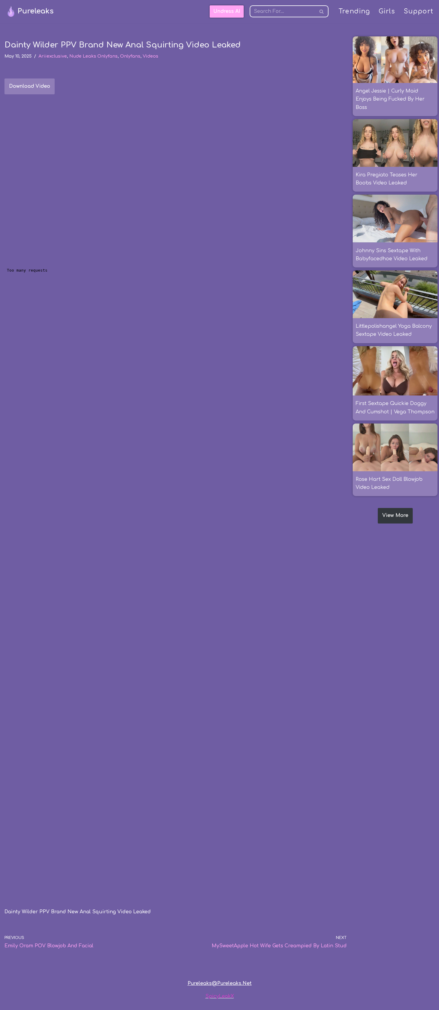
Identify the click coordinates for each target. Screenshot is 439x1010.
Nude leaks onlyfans (93, 56)
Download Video (29, 86)
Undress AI (226, 11)
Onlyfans (130, 56)
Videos (150, 56)
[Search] (322, 11)
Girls (387, 11)
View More (395, 515)
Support (418, 11)
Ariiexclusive (53, 56)
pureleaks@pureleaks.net (220, 983)
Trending (354, 11)
